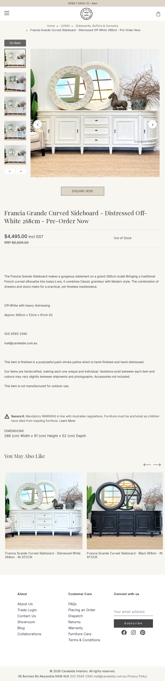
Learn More (67, 420)
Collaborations (29, 634)
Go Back (15, 43)
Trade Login (27, 610)
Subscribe (133, 623)
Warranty (75, 628)
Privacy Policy (137, 676)
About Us (25, 604)
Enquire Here (82, 191)
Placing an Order (81, 610)
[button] (147, 465)
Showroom (26, 622)
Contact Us (26, 616)
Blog (21, 628)
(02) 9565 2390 (81, 676)
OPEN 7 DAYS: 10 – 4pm (82, 3)
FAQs (72, 604)
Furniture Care (79, 634)
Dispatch (75, 616)
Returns (74, 622)
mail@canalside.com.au (110, 676)
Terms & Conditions (84, 640)
